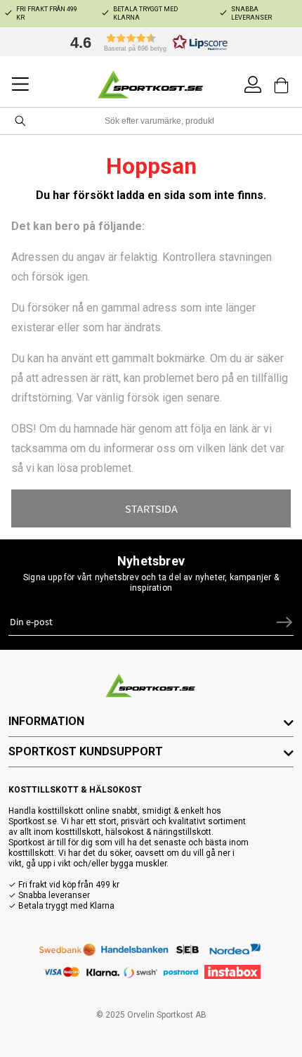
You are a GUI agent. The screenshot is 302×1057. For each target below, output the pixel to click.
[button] (145, 42)
